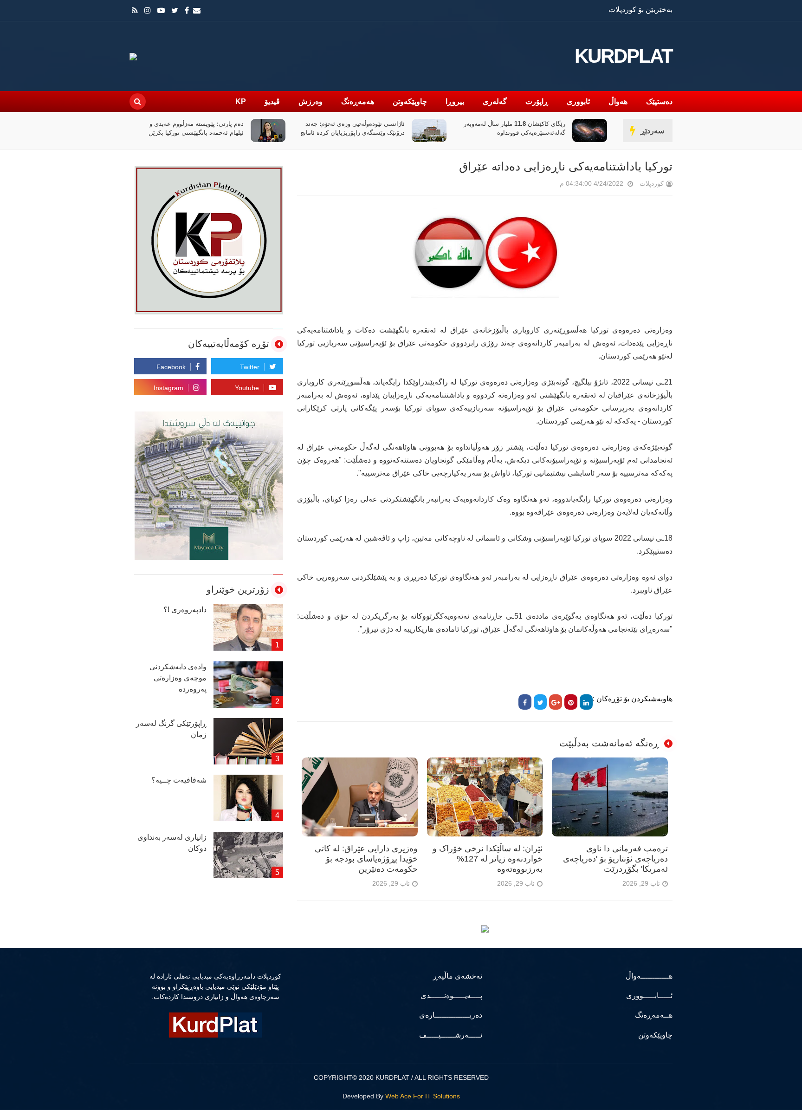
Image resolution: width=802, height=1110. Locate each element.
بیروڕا (455, 101)
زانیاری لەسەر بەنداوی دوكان (172, 842)
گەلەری (495, 101)
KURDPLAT (624, 56)
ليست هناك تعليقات (546, 185)
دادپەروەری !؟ (185, 610)
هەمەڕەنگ (357, 101)
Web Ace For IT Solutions (422, 1096)
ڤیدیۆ (272, 101)
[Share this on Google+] (555, 702)
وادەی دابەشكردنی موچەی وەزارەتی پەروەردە (178, 678)
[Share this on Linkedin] (586, 702)
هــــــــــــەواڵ (649, 976)
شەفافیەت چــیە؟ (179, 780)
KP (240, 101)
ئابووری (578, 101)
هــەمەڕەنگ (654, 1015)
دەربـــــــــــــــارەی (450, 1015)
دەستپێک (659, 101)
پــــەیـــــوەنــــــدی (451, 995)
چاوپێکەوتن (410, 101)
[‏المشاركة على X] (540, 702)
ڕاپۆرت (536, 101)
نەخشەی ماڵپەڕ (457, 976)
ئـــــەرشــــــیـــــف (450, 1035)
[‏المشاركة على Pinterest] (570, 702)
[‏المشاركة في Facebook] (524, 702)
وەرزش (310, 101)
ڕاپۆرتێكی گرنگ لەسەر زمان (171, 728)
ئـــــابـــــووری (649, 995)
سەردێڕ (652, 131)
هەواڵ (617, 101)
